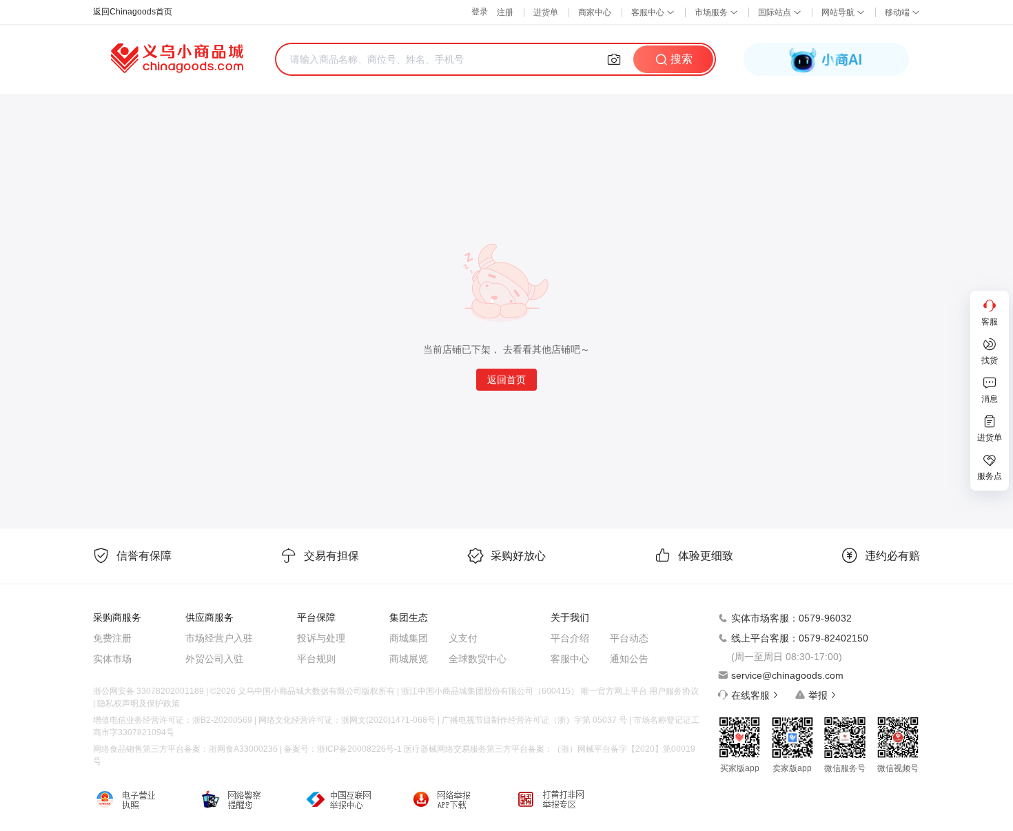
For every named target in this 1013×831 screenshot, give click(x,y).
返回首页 (506, 379)
